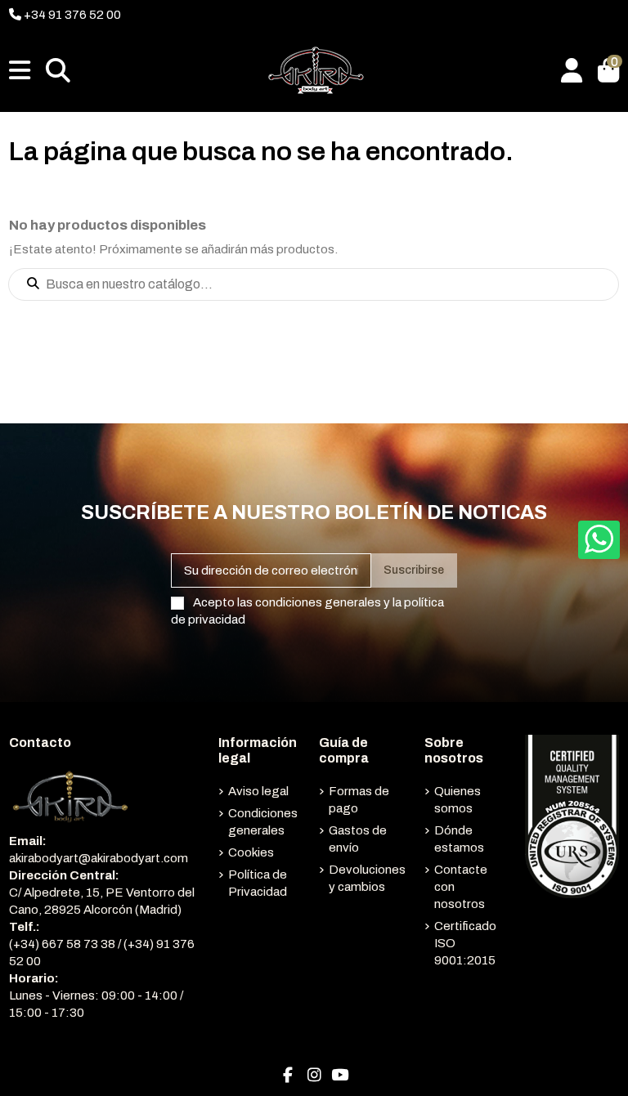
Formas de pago (359, 800)
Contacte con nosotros (460, 886)
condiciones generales (318, 602)
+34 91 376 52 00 (71, 14)
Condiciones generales (263, 822)
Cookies (251, 852)
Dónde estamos (459, 839)
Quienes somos (457, 800)
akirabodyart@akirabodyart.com (98, 858)
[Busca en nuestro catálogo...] (33, 284)
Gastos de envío (358, 839)
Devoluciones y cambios (367, 878)
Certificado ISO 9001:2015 (465, 943)
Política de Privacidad (257, 883)
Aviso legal (258, 791)
